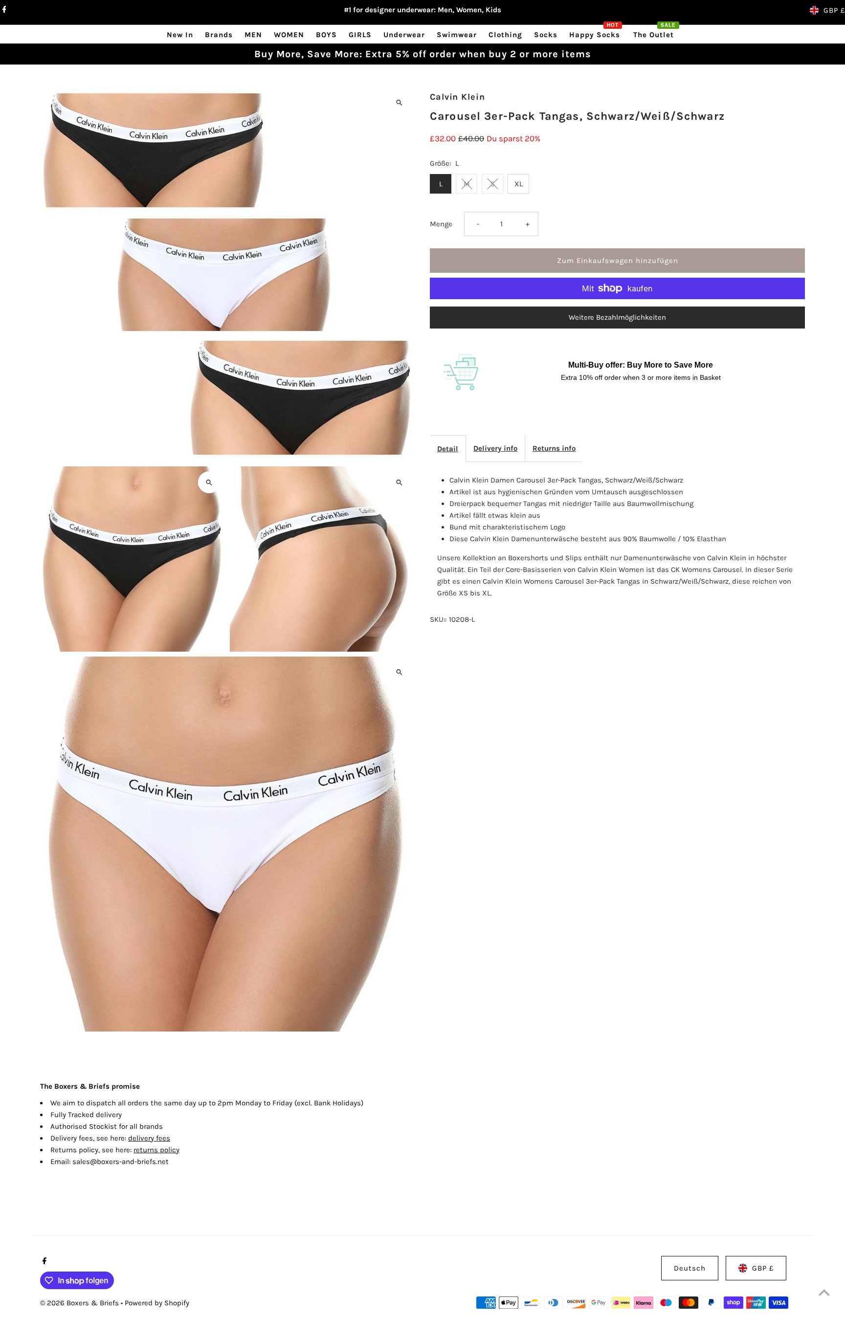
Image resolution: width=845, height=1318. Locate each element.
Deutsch (690, 1268)
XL (518, 183)
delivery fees (149, 1138)
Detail (447, 448)
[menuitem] (180, 34)
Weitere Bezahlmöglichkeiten (617, 317)
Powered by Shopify (157, 1302)
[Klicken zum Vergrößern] (399, 102)
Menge (441, 224)
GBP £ (834, 10)
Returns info (554, 448)
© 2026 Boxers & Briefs (80, 1302)
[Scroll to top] (824, 1292)
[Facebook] (3, 10)
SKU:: (438, 619)
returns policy (156, 1149)
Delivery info (495, 448)
